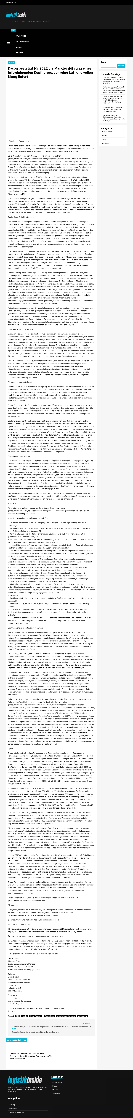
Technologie (49, 1016)
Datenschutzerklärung (16, 1112)
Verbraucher (82, 1016)
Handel (19, 47)
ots (15, 1011)
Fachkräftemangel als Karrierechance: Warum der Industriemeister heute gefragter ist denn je (114, 118)
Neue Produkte (35, 1016)
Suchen (104, 62)
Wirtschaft (21, 53)
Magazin (105, 139)
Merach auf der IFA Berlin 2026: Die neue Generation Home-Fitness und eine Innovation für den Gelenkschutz (31, 1056)
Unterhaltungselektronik (66, 1016)
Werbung (12, 1105)
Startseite (21, 36)
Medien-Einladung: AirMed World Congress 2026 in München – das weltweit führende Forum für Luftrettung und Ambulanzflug (114, 89)
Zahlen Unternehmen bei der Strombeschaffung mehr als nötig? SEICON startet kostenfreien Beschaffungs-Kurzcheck (112, 100)
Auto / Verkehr (22, 42)
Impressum (13, 1109)
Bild (17, 1016)
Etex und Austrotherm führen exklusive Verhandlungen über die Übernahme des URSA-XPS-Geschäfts (114, 80)
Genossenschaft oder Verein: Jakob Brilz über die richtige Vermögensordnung (113, 109)
